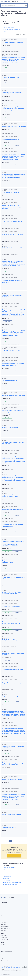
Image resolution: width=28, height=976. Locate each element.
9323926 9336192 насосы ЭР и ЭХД (12, 248)
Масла (4, 31)
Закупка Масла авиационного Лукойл (13, 683)
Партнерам (3, 904)
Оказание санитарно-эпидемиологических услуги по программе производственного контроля (14, 623)
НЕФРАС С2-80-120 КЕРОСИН (10, 192)
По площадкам (4, 939)
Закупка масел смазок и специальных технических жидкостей (13, 364)
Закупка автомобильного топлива (12, 779)
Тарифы (3, 944)
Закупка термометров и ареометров (12, 509)
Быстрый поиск (4, 918)
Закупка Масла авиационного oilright (12, 669)
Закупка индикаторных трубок (11, 696)
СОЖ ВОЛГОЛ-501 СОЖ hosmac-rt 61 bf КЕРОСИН (13, 578)
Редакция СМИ (4, 913)
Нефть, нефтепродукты (8, 27)
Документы (3, 906)
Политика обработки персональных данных (11, 967)
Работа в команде (5, 926)
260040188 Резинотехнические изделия (13, 395)
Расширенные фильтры (6, 920)
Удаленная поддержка (6, 960)
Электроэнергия (6, 880)
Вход (25, 1)
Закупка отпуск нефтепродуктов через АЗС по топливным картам (13, 763)
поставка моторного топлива (10, 77)
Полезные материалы (6, 954)
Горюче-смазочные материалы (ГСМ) (11, 29)
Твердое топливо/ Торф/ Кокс (10, 884)
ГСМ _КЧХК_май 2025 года (9, 640)
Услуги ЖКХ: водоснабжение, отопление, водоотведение (14, 889)
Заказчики (3, 924)
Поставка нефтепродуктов (9, 380)
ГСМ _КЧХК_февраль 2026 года (11, 350)
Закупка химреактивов (8, 827)
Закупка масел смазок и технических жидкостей (13, 653)
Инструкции (4, 956)
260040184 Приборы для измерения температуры (12, 411)
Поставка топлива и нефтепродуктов (12, 42)
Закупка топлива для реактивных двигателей (12, 93)
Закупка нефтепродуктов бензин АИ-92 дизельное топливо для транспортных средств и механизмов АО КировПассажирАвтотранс (13, 60)
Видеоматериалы (5, 958)
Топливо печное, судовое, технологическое (13, 882)
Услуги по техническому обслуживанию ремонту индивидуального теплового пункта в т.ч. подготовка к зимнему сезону (13, 109)
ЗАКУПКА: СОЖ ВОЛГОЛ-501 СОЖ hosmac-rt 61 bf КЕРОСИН (12, 592)
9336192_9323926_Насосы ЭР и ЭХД (12, 221)
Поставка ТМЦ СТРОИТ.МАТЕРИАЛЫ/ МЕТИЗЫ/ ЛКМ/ (13, 443)
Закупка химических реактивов (11, 606)
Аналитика (3, 930)
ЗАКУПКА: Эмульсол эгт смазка (11, 814)
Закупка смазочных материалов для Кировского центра (12, 525)
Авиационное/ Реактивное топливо (9, 39)
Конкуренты (4, 922)
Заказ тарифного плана (6, 946)
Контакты (3, 911)
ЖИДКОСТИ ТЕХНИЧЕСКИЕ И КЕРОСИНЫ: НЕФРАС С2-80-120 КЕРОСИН (11, 207)
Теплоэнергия (6, 878)
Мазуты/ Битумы (7, 33)
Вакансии (3, 908)
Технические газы (7, 886)
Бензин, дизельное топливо (9, 26)
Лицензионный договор (6, 948)
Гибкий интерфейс (5, 928)
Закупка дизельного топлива (10, 139)
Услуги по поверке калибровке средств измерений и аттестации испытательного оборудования (13, 176)
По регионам (4, 935)
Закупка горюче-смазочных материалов (14, 126)
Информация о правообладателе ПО (9, 969)
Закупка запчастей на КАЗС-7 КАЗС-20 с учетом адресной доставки (13, 495)
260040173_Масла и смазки (10, 427)
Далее (21, 841)
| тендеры (11, 1)
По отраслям (4, 937)
